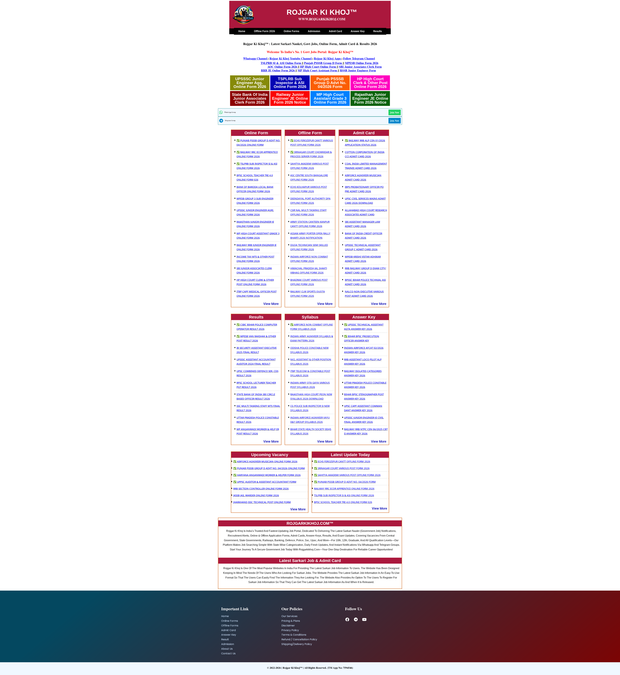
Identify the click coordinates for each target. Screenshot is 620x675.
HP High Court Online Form (302, 67)
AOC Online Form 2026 (266, 67)
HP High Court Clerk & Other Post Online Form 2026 (370, 83)
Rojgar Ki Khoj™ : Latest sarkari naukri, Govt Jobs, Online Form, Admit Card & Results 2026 (310, 43)
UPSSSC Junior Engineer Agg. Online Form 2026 (249, 83)
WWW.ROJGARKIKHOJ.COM (321, 19)
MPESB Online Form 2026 (345, 63)
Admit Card (335, 31)
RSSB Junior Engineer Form (326, 70)
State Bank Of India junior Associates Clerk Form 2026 (250, 98)
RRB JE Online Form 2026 (246, 70)
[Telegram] (356, 619)
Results (377, 31)
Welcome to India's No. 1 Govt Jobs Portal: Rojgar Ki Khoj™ (310, 52)
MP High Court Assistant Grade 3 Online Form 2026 (330, 98)
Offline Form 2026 (264, 31)
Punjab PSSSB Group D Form (307, 63)
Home (241, 31)
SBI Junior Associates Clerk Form (344, 67)
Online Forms (291, 31)
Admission (314, 31)
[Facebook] (347, 619)
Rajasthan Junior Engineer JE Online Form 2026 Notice (370, 98)
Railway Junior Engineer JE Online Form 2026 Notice (290, 98)
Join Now (394, 112)
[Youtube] (364, 619)
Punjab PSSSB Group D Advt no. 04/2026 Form (330, 83)
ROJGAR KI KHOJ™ (322, 12)
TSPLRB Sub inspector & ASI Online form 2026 (290, 83)
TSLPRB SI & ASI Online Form (265, 63)
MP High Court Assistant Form (285, 70)
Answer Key (358, 31)
